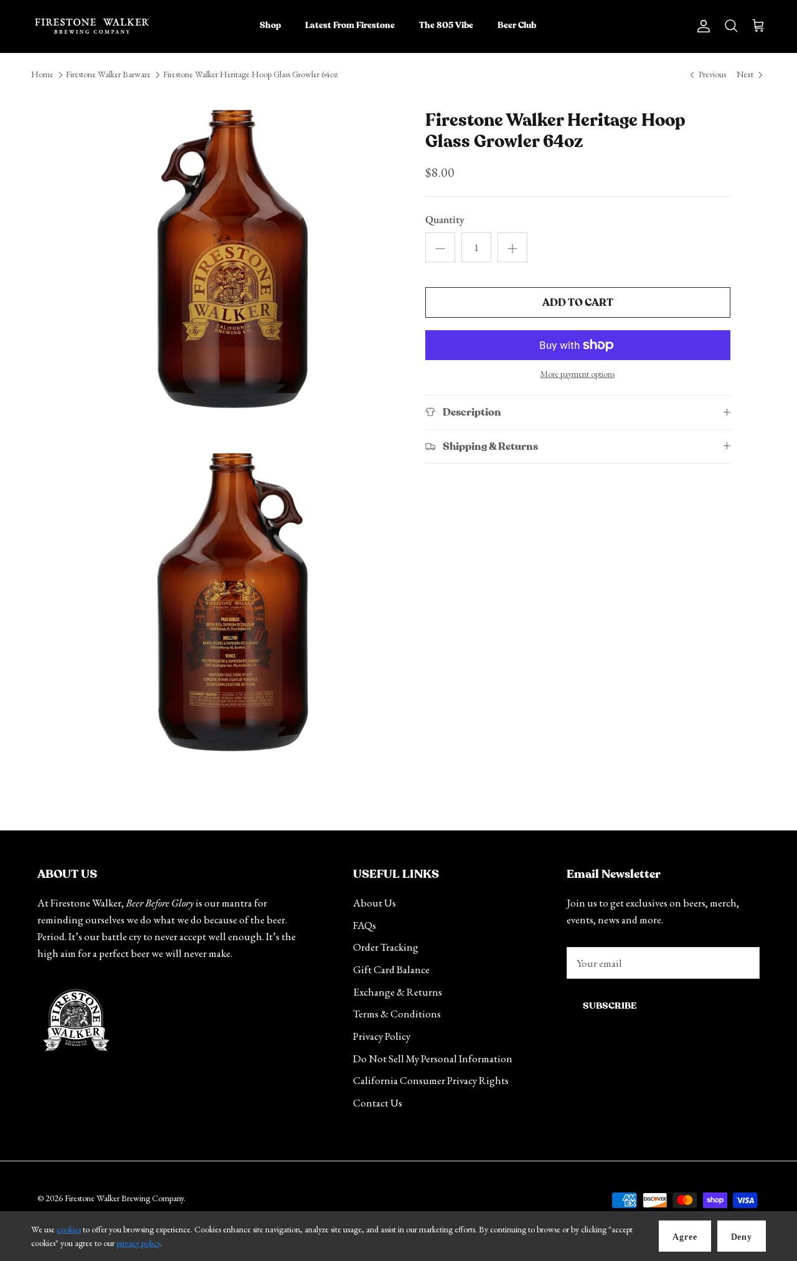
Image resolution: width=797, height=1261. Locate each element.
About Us (374, 903)
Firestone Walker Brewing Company (124, 1198)
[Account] (701, 26)
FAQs (364, 925)
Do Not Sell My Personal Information (432, 1058)
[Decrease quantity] (440, 247)
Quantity (445, 219)
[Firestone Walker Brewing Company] (92, 26)
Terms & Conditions (397, 1014)
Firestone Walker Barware (108, 74)
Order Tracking (385, 947)
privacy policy (138, 1243)
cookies (69, 1229)
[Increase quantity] (512, 247)
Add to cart (577, 302)
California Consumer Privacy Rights (431, 1080)
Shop (270, 25)
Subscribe (609, 1006)
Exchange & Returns (397, 992)
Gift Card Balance (391, 969)
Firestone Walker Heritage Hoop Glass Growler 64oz (250, 74)
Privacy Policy (381, 1036)
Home (42, 74)
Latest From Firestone (350, 25)
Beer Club (517, 25)
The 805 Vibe (446, 25)
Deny (741, 1237)
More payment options (577, 374)
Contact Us (377, 1103)
